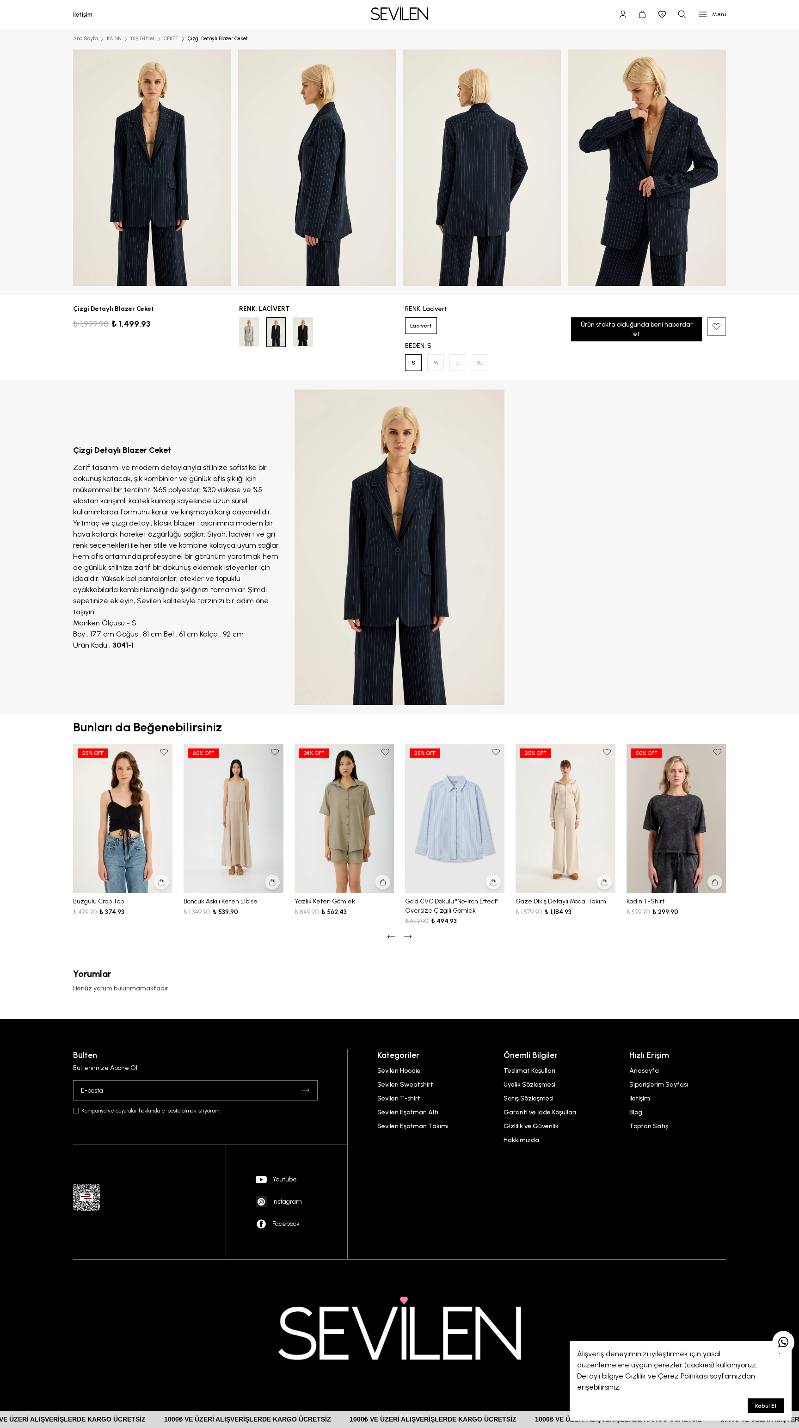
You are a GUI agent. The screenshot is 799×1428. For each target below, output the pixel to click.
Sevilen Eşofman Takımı (413, 1126)
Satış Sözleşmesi (528, 1098)
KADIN (114, 39)
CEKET (171, 39)
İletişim (639, 1098)
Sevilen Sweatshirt (405, 1084)
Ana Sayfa (85, 39)
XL (480, 362)
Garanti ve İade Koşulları (540, 1112)
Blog (635, 1112)
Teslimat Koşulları (529, 1071)
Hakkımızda (521, 1140)
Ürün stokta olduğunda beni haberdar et (637, 329)
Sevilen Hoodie (399, 1071)
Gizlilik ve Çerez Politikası (666, 1376)
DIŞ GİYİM (142, 39)
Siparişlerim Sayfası (658, 1084)
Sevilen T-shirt (398, 1098)
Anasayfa (644, 1071)
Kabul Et (766, 1406)
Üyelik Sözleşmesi (529, 1084)
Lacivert (421, 325)
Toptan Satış (648, 1126)
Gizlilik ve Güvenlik (531, 1126)
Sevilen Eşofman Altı (407, 1112)
